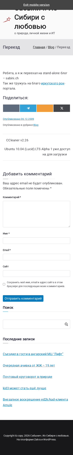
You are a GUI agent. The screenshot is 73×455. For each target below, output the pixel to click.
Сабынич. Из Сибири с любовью (35, 17)
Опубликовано (18, 119)
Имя (6, 233)
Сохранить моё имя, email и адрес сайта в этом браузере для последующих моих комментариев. (36, 284)
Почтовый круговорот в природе (27, 377)
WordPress (49, 439)
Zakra (37, 439)
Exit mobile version (36, 5)
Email (7, 250)
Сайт (6, 266)
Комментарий (12, 197)
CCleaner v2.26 (17, 140)
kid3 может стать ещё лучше (24, 388)
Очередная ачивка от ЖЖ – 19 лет (29, 365)
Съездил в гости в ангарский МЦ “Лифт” (33, 354)
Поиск (66, 324)
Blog (35, 125)
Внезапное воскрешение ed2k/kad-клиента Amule (35, 402)
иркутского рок (52, 83)
